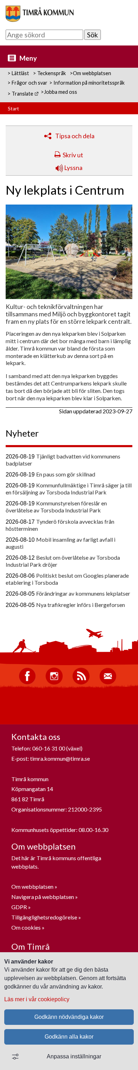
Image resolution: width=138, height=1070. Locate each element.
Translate (25, 94)
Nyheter (22, 433)
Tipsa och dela (74, 136)
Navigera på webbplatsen (42, 896)
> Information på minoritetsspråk (87, 83)
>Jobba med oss (59, 92)
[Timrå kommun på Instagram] (54, 683)
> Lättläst (18, 73)
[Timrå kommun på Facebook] (27, 683)
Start (13, 108)
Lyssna (72, 167)
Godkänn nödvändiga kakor (69, 1017)
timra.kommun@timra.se (60, 758)
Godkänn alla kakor (69, 1037)
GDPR (19, 907)
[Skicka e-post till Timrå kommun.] (107, 683)
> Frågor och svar (27, 83)
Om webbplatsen (32, 886)
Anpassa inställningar (74, 1056)
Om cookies (26, 927)
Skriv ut (73, 155)
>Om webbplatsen (90, 73)
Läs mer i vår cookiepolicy (36, 999)
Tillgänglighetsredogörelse (44, 917)
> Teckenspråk (49, 73)
